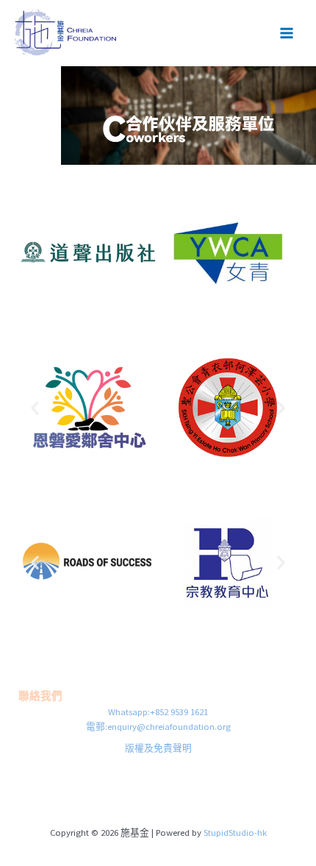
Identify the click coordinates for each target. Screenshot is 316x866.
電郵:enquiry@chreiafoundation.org (158, 726)
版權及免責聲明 (158, 747)
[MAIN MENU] (287, 32)
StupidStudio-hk (235, 832)
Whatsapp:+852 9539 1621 (158, 711)
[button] (35, 407)
